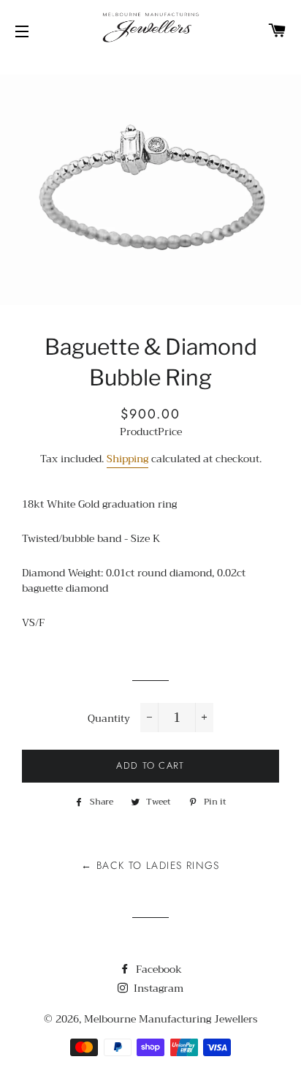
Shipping (127, 458)
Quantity (109, 719)
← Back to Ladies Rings (150, 865)
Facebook (157, 969)
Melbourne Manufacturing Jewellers (171, 1019)
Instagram (157, 988)
